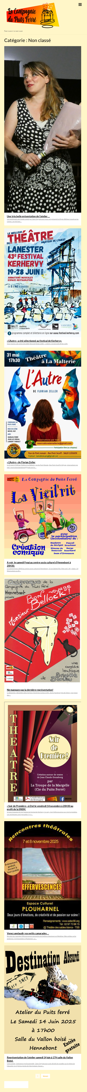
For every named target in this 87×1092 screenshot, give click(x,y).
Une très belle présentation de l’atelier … (28, 216)
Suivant (45, 1076)
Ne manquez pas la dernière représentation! (30, 689)
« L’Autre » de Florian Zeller (21, 462)
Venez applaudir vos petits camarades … (28, 933)
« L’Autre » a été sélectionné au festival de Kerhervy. (34, 340)
